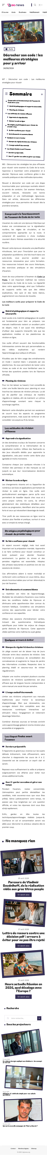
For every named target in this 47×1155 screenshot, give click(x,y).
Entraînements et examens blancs (21, 134)
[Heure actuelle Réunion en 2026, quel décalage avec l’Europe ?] (23, 964)
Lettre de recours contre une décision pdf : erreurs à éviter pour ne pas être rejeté (23, 936)
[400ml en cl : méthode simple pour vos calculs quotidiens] (24, 1077)
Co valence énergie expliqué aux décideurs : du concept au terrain (22, 1062)
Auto (11, 49)
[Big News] (16, 5)
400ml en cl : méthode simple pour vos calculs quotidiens (19, 1094)
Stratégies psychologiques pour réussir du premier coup (22, 125)
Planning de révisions (16, 110)
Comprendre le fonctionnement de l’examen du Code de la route (24, 101)
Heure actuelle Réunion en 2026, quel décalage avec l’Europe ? (23, 987)
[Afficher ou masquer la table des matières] (37, 94)
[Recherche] (35, 5)
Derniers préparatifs (16, 152)
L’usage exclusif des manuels (19, 145)
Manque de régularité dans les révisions (23, 141)
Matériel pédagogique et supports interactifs (25, 106)
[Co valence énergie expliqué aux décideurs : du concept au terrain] (21, 1043)
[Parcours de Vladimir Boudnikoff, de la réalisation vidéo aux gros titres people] (22, 862)
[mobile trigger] (4, 5)
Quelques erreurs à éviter (16, 137)
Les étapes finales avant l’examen (19, 149)
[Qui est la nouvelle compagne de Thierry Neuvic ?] (23, 1110)
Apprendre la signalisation (18, 117)
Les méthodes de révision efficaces (20, 113)
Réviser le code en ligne (17, 121)
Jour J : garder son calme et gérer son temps (24, 156)
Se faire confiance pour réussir (20, 130)
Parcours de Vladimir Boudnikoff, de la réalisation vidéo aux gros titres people (23, 885)
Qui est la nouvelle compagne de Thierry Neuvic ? (20, 1126)
